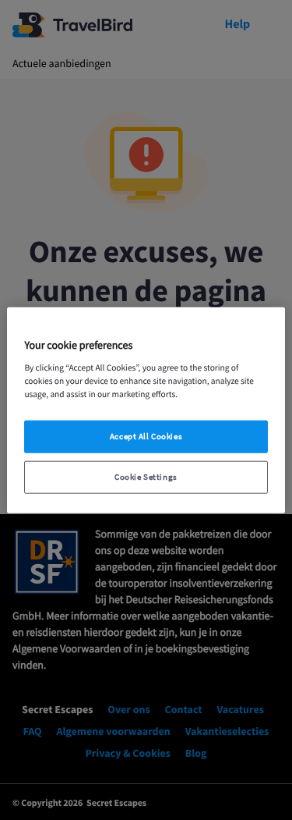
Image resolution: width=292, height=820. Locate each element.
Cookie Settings (146, 477)
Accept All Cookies (146, 436)
